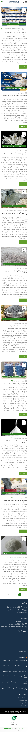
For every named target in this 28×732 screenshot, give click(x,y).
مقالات (12, 553)
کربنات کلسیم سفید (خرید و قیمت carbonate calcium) (16, 441)
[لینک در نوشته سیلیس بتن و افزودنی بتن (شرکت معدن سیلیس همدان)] (14, 486)
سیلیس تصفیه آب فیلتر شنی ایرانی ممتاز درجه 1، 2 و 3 (14, 96)
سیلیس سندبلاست (15, 493)
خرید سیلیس (7, 23)
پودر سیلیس (12, 23)
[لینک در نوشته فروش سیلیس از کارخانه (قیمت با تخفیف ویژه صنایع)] (14, 256)
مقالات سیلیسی (22, 146)
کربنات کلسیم (22, 433)
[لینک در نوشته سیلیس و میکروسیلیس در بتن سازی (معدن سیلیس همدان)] (14, 198)
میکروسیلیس (22, 206)
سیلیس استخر (14, 88)
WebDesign (16, 730)
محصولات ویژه (9, 493)
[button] (14, 720)
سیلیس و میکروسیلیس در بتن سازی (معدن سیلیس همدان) (14, 213)
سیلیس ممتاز (6, 146)
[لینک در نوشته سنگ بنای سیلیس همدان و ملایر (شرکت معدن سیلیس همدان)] (14, 139)
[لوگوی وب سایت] (14, 2)
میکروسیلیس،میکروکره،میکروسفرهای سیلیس (16, 326)
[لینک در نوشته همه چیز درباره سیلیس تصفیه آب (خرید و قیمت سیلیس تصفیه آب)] (14, 370)
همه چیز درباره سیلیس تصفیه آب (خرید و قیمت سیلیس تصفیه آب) (15, 384)
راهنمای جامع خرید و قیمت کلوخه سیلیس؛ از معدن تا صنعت (15, 676)
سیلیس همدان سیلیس (19, 93)
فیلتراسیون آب (8, 88)
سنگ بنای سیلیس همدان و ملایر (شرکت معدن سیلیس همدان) (15, 154)
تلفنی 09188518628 (8, 728)
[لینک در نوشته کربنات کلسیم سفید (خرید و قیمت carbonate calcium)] (14, 427)
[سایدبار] (26, 222)
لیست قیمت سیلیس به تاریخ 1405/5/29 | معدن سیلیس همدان (15, 33)
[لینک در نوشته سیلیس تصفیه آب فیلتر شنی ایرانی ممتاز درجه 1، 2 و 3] (14, 81)
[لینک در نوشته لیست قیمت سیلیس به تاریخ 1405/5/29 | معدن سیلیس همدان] (14, 16)
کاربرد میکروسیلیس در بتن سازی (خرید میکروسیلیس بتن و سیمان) (14, 682)
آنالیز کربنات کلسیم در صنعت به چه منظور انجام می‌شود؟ (14, 671)
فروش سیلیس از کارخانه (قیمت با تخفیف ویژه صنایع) (16, 272)
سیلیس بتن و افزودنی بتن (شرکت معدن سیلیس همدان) (15, 501)
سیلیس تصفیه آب (21, 88)
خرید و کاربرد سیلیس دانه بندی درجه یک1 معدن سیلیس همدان (14, 688)
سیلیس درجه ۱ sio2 (22, 703)
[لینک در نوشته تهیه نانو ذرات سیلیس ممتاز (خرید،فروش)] (14, 545)
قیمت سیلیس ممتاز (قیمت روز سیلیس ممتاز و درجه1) (15, 660)
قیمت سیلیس (22, 23)
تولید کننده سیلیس (9, 376)
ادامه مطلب (22, 67)
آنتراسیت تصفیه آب (22, 697)
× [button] (26, 710)
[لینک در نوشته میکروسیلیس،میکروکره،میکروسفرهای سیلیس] (14, 313)
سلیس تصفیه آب (23, 700)
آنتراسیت (17, 23)
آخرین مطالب (22, 657)
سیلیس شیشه (11, 146)
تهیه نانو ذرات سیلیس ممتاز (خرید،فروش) (17, 560)
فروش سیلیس (11, 206)
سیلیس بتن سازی (16, 318)
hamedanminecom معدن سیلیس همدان (13, 29)
